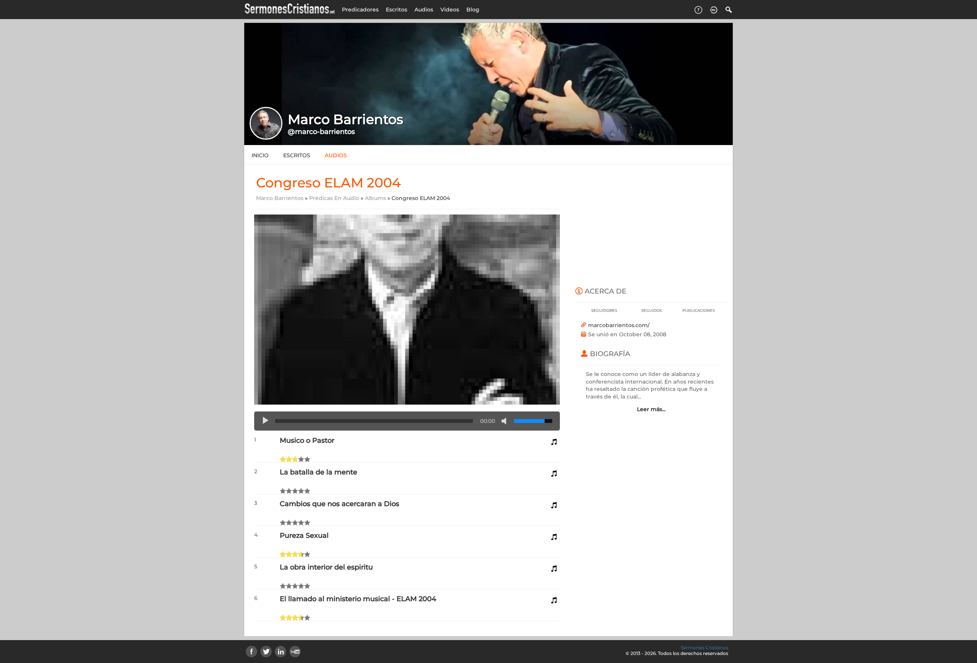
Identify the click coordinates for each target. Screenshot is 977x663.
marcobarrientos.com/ (619, 325)
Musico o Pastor (307, 440)
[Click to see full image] (488, 83)
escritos (296, 155)
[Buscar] (729, 10)
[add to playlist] (554, 439)
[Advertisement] (651, 226)
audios (336, 155)
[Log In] (713, 10)
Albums (375, 198)
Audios (423, 9)
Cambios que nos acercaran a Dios (339, 504)
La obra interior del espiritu (326, 567)
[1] (283, 459)
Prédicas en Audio (334, 198)
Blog (472, 9)
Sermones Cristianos (704, 647)
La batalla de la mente (318, 472)
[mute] (505, 421)
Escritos (396, 9)
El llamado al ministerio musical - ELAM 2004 (358, 599)
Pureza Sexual (304, 535)
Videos (449, 9)
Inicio (260, 155)
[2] (286, 459)
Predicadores (360, 9)
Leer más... (651, 409)
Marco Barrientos (279, 198)
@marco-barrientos (321, 131)
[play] (265, 421)
